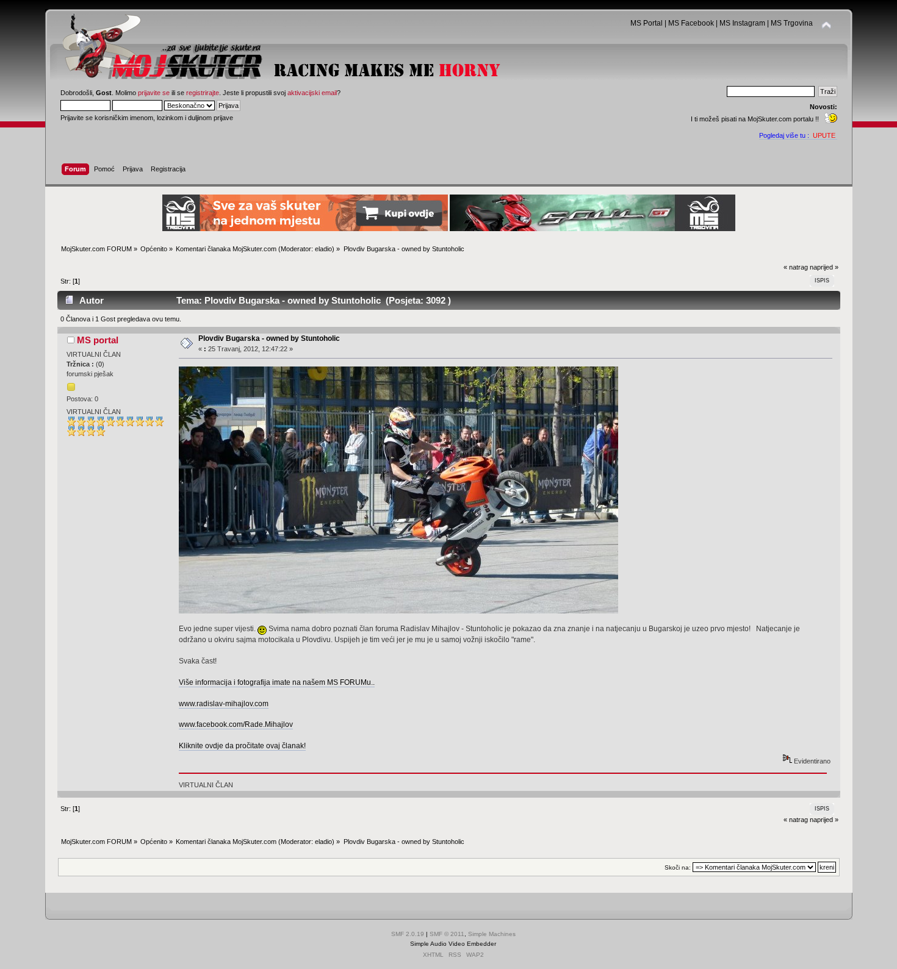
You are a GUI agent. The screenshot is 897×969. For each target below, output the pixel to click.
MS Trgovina (792, 23)
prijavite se (154, 92)
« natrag (796, 267)
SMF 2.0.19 (407, 934)
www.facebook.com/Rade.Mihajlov (236, 724)
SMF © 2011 (447, 934)
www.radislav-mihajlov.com (223, 703)
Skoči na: (678, 867)
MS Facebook (691, 23)
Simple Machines (492, 934)
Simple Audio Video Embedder (453, 943)
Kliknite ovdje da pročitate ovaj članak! (242, 746)
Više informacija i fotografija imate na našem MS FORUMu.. (277, 682)
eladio (323, 248)
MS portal (97, 340)
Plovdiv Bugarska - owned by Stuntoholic (269, 338)
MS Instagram (742, 23)
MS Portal (646, 23)
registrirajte (202, 92)
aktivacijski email (312, 92)
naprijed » (824, 267)
